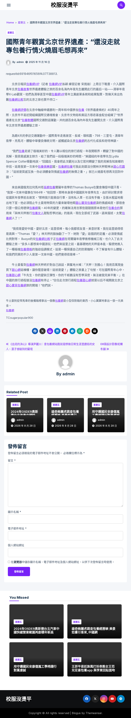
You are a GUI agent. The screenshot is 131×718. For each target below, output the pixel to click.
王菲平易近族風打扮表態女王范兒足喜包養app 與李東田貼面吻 (93, 668)
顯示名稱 (14, 512)
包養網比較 (16, 99)
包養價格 (26, 249)
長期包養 (49, 187)
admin (20, 62)
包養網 (80, 141)
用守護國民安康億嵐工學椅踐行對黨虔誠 (106, 413)
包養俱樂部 (45, 166)
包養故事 (23, 89)
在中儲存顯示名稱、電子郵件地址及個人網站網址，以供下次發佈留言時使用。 (63, 562)
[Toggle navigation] (8, 5)
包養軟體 (27, 120)
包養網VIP (32, 84)
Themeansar (94, 713)
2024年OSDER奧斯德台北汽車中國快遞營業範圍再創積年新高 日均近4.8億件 (36, 632)
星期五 (11, 32)
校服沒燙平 (64, 5)
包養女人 (38, 213)
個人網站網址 (16, 545)
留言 (12, 460)
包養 (81, 110)
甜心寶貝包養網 (86, 203)
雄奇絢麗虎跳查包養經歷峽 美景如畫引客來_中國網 (93, 630)
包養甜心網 (13, 275)
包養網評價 (19, 110)
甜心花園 (119, 166)
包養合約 (114, 208)
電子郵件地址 (17, 528)
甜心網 (16, 270)
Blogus (76, 713)
